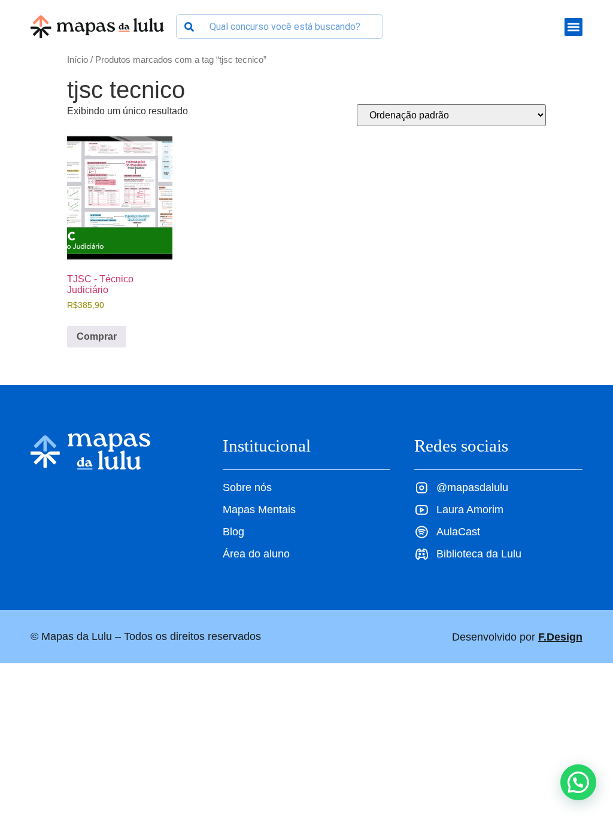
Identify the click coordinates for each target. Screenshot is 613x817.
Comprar (97, 336)
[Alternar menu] (573, 27)
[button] (578, 782)
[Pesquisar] (189, 26)
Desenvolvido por (517, 637)
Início (77, 60)
